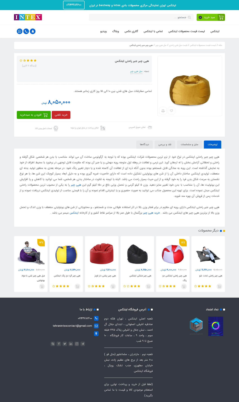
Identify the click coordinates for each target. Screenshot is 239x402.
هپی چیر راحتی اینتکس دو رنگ (174, 278)
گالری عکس (131, 31)
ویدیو (103, 31)
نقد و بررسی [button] (164, 144)
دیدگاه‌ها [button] (144, 144)
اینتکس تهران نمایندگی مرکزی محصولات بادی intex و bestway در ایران (132, 5)
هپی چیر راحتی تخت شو (210, 276)
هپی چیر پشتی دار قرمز (105, 276)
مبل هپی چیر (136, 71)
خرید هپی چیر (151, 213)
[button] (211, 17)
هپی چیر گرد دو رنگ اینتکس (67, 276)
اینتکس (214, 31)
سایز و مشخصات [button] (189, 144)
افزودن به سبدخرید (31, 115)
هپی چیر (76, 185)
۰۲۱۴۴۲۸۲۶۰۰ (73, 5)
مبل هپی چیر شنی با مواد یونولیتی (33, 278)
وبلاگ (115, 31)
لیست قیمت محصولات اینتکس (186, 31)
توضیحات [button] (213, 144)
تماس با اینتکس (153, 31)
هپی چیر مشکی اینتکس (140, 276)
